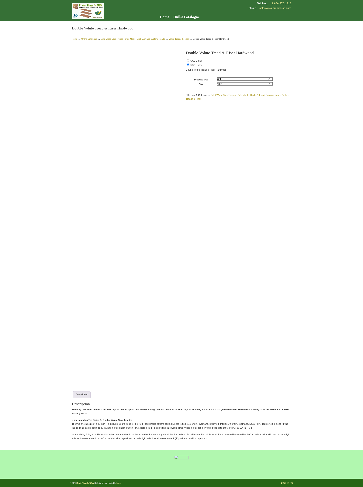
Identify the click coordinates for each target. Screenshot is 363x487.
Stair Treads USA (88, 11)
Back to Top (287, 483)
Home (74, 39)
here (118, 483)
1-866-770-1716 (281, 3)
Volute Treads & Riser (179, 39)
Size (201, 84)
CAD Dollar (196, 60)
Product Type (201, 79)
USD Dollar (196, 65)
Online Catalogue (89, 39)
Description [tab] (82, 394)
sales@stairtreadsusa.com (275, 7)
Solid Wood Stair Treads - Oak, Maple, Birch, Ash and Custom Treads (133, 39)
